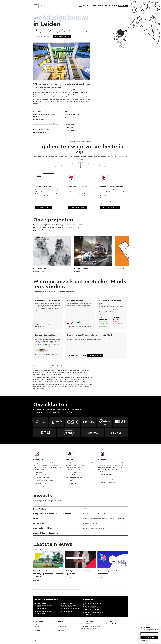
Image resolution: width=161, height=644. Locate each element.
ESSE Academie (40, 269)
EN (41, 5)
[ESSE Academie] (52, 251)
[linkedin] (115, 624)
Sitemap (110, 640)
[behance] (109, 624)
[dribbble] (106, 624)
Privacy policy (122, 640)
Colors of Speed (81, 269)
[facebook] (112, 624)
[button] (41, 549)
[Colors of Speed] (93, 251)
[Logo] (35, 5)
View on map (36, 630)
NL (44, 5)
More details (85, 632)
